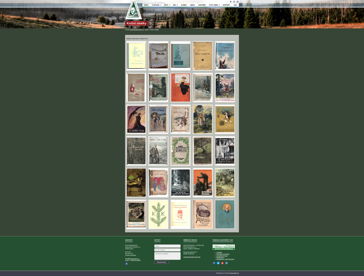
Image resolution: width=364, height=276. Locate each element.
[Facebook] (126, 263)
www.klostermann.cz (137, 29)
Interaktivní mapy (222, 256)
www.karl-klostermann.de (191, 257)
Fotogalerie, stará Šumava (225, 259)
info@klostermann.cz (132, 259)
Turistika (219, 252)
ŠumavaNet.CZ (234, 273)
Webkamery (220, 257)
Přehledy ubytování (222, 254)
